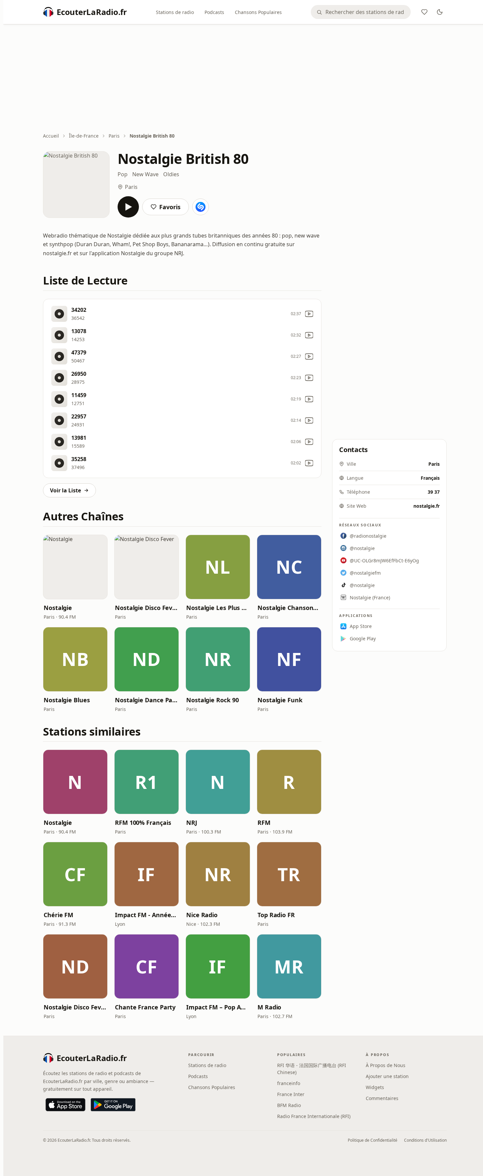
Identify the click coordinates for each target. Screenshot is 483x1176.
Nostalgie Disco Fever (146, 608)
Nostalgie (58, 608)
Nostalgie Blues (67, 700)
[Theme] (440, 12)
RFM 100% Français (143, 823)
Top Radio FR (276, 915)
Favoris (170, 207)
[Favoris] (424, 12)
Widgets (375, 1087)
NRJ (191, 823)
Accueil (51, 136)
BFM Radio (289, 1105)
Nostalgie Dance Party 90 (146, 700)
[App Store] (65, 1104)
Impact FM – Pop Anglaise (217, 1007)
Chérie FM (58, 915)
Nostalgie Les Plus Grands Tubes (217, 608)
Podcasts (214, 12)
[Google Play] (113, 1104)
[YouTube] (309, 314)
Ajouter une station (387, 1076)
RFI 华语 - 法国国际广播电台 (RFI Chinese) (311, 1068)
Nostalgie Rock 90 (212, 700)
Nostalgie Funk (279, 700)
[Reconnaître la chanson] (200, 207)
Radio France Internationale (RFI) (313, 1116)
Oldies (171, 174)
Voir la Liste (65, 490)
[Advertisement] (245, 79)
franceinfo (288, 1083)
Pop (123, 174)
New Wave (145, 174)
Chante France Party (145, 1007)
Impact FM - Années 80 (146, 915)
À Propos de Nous (385, 1065)
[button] (75, 567)
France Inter (290, 1094)
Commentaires (382, 1098)
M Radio (269, 1007)
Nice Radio (202, 915)
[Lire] (128, 207)
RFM (263, 823)
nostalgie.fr (426, 506)
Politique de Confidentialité (372, 1140)
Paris (114, 136)
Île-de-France (84, 136)
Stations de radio (175, 12)
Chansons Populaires (258, 12)
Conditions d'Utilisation (425, 1140)
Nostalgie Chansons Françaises (289, 608)
